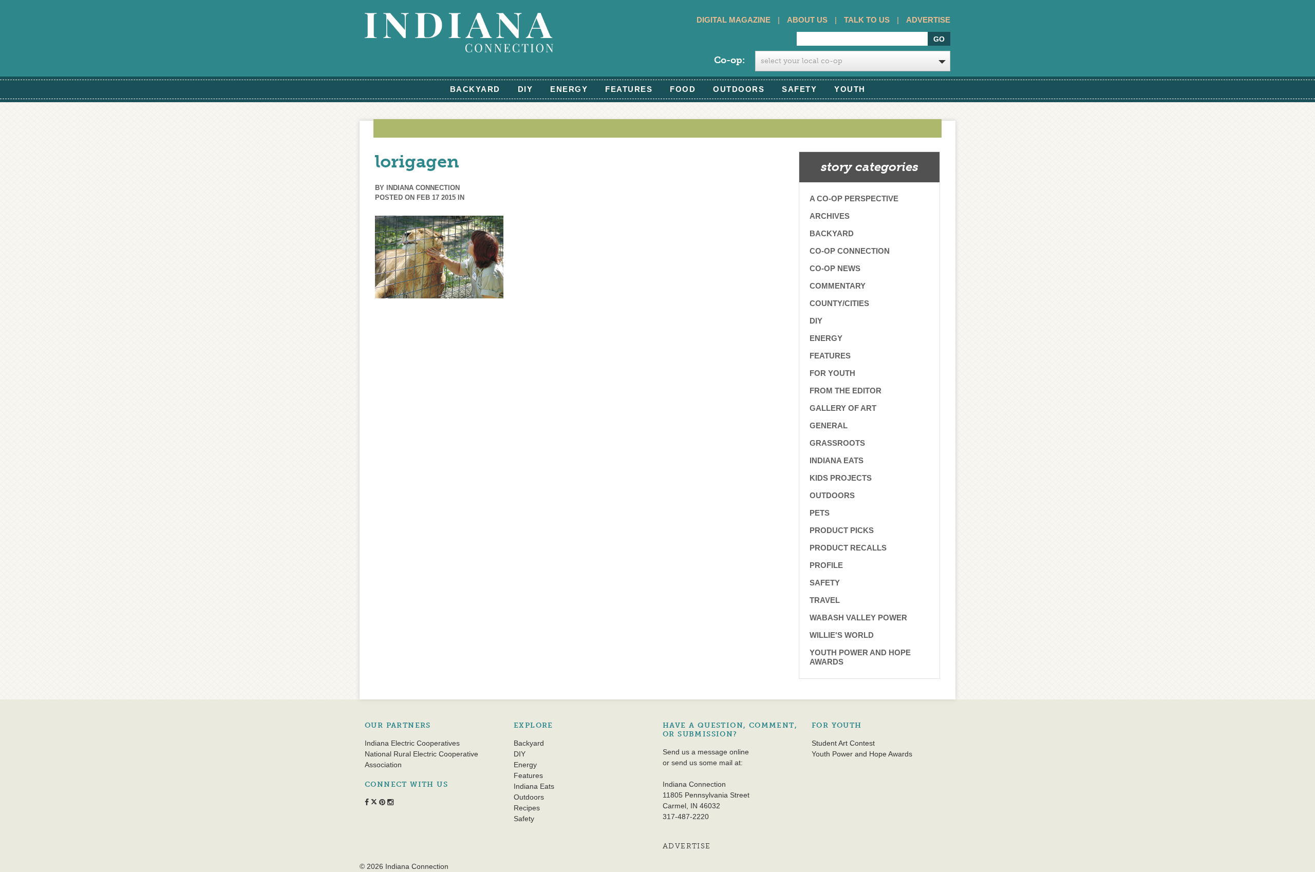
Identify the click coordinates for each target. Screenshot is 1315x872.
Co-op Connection (850, 251)
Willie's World (842, 635)
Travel (825, 600)
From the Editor (845, 390)
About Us (807, 19)
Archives (830, 216)
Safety (799, 89)
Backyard (475, 89)
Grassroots (837, 443)
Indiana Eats (836, 460)
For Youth (832, 373)
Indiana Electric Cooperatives (412, 743)
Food (683, 89)
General (829, 425)
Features (628, 89)
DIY (525, 89)
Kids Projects (841, 477)
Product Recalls (848, 547)
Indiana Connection (423, 188)
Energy (569, 89)
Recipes (527, 808)
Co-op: (729, 60)
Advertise (928, 19)
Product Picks (842, 530)
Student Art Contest (843, 743)
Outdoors (738, 89)
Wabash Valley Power (858, 617)
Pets (820, 512)
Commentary (838, 285)
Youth (850, 89)
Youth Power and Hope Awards (860, 657)
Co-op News (835, 268)
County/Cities (839, 303)
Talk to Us (867, 19)
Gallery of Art (843, 408)
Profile (826, 565)
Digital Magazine (734, 19)
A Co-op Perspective (854, 198)
